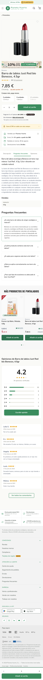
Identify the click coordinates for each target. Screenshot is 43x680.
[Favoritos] (37, 21)
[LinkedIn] (14, 620)
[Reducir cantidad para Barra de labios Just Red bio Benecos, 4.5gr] (4, 107)
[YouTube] (19, 620)
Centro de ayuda (9, 522)
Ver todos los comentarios (21, 495)
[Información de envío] (38, 133)
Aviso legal (5, 666)
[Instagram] (9, 620)
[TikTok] (24, 620)
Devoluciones (6, 577)
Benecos (4, 70)
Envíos (4, 574)
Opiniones (33, 154)
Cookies (25, 666)
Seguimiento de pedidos (10, 570)
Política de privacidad (16, 666)
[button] (2, 8)
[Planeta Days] (21, 64)
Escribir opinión (21, 412)
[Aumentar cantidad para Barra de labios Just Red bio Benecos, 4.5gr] (14, 107)
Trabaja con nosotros (9, 599)
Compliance (6, 552)
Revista (4, 544)
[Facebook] (4, 620)
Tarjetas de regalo (11, 556)
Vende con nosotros (9, 595)
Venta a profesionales (9, 591)
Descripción (7, 154)
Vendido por (16, 134)
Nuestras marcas (8, 548)
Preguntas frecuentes (20, 154)
